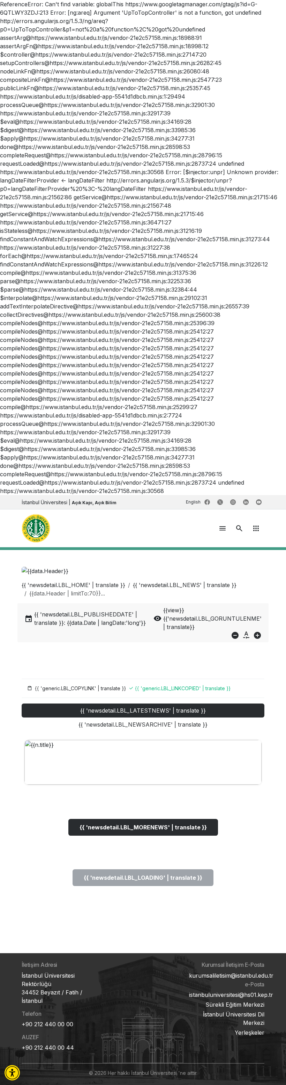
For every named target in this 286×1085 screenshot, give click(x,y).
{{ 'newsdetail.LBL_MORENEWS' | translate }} (143, 827)
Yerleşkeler (249, 1032)
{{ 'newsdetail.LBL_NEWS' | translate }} (184, 584)
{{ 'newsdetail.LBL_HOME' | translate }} (73, 584)
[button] (12, 1072)
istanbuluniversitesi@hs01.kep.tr (231, 994)
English (194, 502)
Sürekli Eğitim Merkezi (234, 1004)
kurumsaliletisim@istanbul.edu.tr (231, 975)
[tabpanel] (143, 820)
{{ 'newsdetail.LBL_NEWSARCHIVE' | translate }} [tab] (143, 724)
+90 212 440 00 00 (47, 1024)
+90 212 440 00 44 (48, 1047)
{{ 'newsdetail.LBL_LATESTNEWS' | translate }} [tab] (143, 710)
